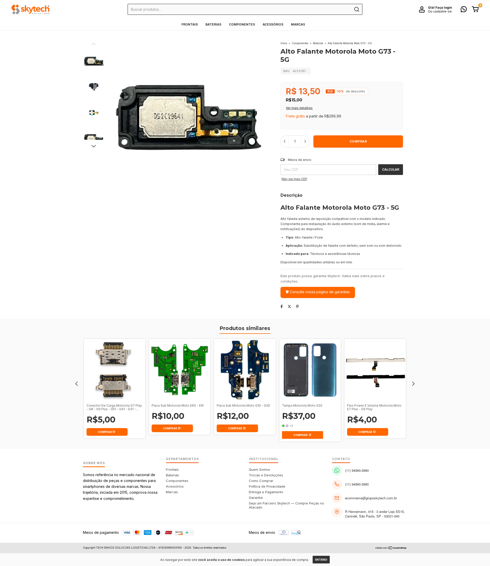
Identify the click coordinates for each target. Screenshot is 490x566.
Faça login (443, 7)
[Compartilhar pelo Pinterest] (297, 306)
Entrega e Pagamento (266, 492)
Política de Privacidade (267, 486)
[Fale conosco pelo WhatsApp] (463, 10)
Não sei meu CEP (294, 179)
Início (283, 43)
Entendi (321, 559)
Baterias (213, 24)
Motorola (318, 43)
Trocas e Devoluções (266, 475)
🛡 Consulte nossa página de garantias (318, 292)
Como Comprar (261, 481)
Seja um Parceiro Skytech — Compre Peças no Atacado (286, 505)
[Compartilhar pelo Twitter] (289, 306)
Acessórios (273, 24)
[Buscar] (356, 9)
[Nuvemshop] (391, 548)
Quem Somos (259, 469)
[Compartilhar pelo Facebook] (281, 306)
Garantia (256, 498)
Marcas (298, 24)
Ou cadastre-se (440, 11)
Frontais (189, 24)
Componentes (242, 24)
